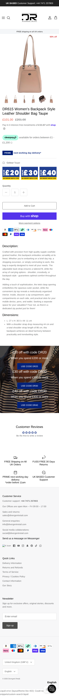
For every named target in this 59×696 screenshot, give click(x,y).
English (8, 671)
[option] (29, 63)
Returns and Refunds (12, 567)
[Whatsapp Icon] (40, 546)
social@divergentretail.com (15, 533)
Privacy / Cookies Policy (13, 576)
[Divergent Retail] (29, 18)
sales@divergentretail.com (15, 515)
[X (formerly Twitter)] (6, 546)
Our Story (7, 585)
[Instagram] (23, 546)
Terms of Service (10, 572)
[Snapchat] (27, 546)
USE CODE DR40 (29, 405)
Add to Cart (29, 206)
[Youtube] (18, 546)
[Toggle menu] (3, 17)
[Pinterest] (32, 546)
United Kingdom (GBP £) (16, 662)
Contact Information (11, 581)
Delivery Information (12, 563)
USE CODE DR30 (29, 386)
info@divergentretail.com (14, 524)
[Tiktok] (36, 546)
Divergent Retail (14, 679)
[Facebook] (14, 546)
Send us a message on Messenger (20, 538)
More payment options (29, 223)
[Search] (10, 17)
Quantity (6, 186)
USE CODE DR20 (29, 366)
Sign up (10, 625)
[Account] (49, 17)
